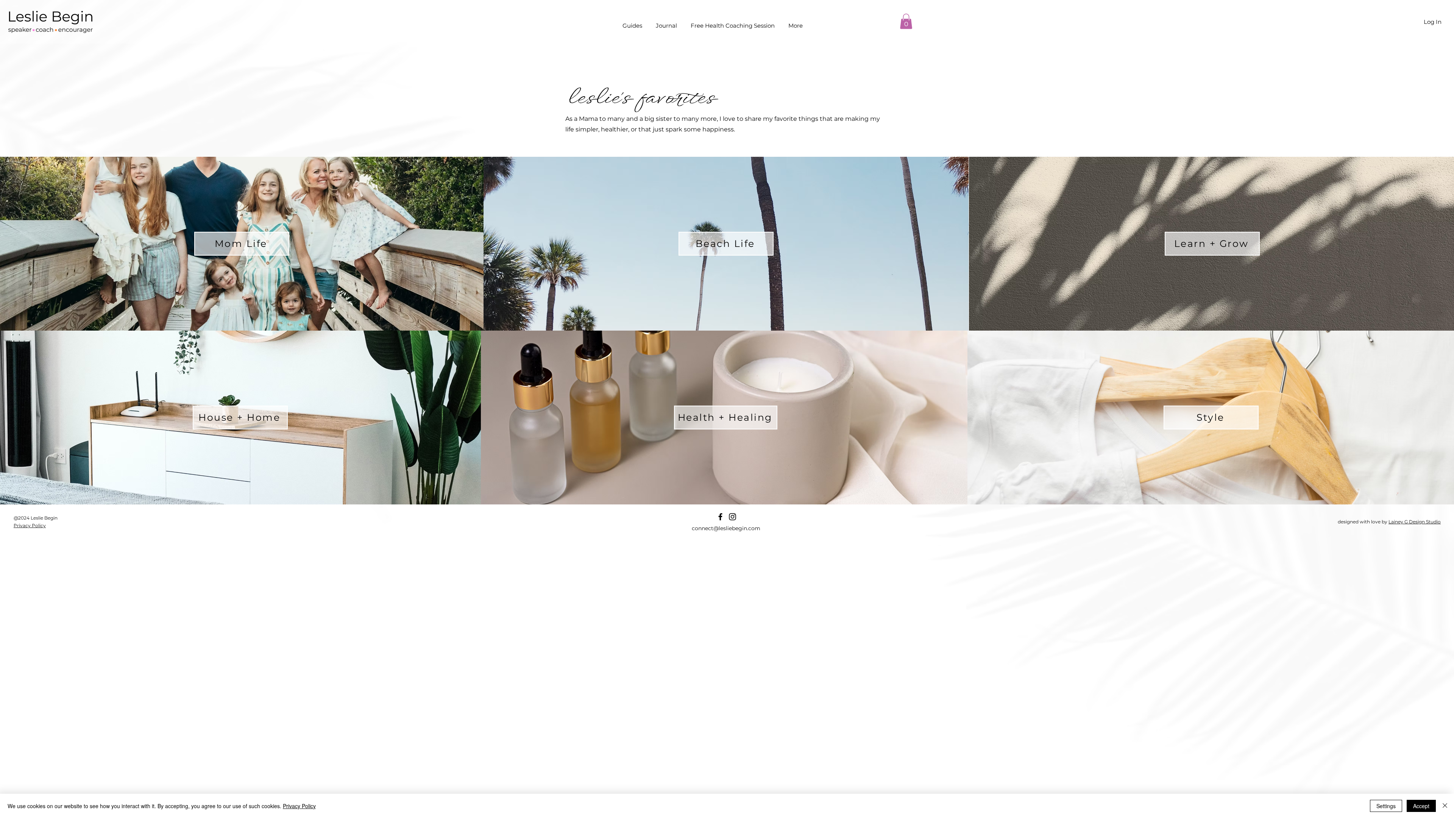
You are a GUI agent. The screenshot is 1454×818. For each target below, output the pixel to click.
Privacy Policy (299, 806)
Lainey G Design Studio (1414, 522)
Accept (1421, 806)
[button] (906, 21)
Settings (1386, 806)
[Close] (1444, 806)
